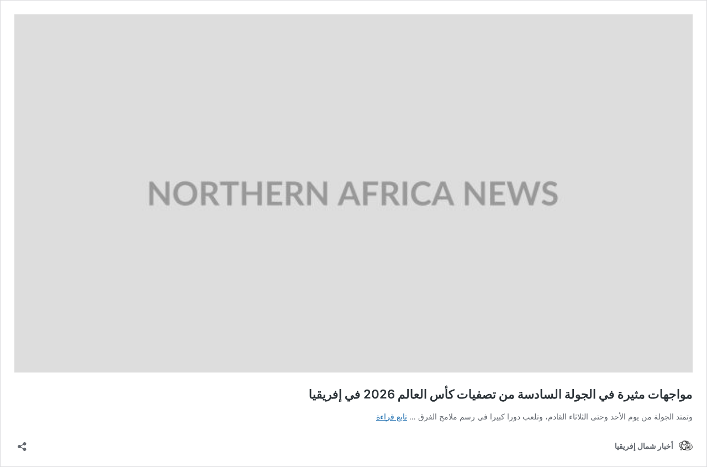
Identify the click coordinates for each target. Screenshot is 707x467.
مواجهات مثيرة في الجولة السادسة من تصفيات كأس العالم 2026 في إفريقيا (501, 394)
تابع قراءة (391, 416)
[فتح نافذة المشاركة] (22, 443)
